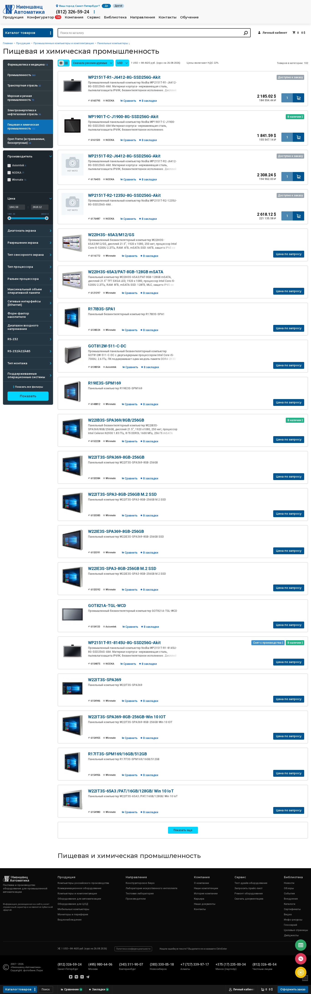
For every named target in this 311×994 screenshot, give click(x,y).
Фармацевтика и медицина (28, 64)
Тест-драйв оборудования (251, 883)
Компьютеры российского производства (83, 883)
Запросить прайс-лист (249, 888)
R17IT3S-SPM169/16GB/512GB (117, 753)
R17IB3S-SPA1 (101, 308)
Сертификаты (292, 909)
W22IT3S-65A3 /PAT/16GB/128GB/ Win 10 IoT (131, 791)
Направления (142, 17)
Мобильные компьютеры (73, 909)
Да (106, 6)
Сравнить (129, 100)
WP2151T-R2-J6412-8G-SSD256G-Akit (124, 156)
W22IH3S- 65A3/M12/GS (111, 234)
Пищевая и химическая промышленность (23, 126)
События (289, 893)
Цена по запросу (288, 254)
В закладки (149, 100)
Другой (118, 6)
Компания (74, 17)
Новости (289, 883)
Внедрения (291, 898)
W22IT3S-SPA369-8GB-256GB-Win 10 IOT (127, 716)
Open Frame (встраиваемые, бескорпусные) (26, 140)
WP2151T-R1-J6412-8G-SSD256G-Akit (124, 77)
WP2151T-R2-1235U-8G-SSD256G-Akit (124, 195)
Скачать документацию (249, 898)
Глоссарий (290, 924)
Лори (39, 970)
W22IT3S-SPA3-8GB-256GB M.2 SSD (122, 494)
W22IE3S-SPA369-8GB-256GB (116, 531)
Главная (8, 43)
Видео (288, 914)
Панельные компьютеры (112, 43)
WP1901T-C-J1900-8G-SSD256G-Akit (123, 116)
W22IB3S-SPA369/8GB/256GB (116, 420)
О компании (201, 883)
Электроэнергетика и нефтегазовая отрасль (24, 112)
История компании (206, 893)
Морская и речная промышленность (21, 97)
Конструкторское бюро (140, 883)
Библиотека (115, 17)
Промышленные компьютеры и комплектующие (63, 43)
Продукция (13, 17)
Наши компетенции (206, 888)
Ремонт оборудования (249, 893)
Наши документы (204, 904)
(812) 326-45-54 (264, 964)
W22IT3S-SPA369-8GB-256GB (116, 457)
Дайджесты (291, 935)
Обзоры (289, 888)
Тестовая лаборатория (140, 893)
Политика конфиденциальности (133, 949)
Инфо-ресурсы (293, 919)
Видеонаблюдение (70, 919)
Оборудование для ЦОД (73, 904)
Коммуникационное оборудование (79, 888)
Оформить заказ (292, 989)
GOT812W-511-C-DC (107, 346)
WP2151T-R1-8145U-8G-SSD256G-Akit (124, 642)
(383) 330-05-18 (162, 964)
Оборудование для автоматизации (79, 898)
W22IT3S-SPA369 (104, 679)
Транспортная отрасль (24, 85)
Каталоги (289, 904)
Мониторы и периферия (73, 914)
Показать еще (182, 830)
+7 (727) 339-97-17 (195, 964)
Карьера (199, 898)
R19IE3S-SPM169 (104, 383)
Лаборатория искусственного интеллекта (151, 888)
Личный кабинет (275, 32)
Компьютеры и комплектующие (77, 893)
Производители (136, 898)
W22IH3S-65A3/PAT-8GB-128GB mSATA (125, 271)
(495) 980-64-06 (100, 964)
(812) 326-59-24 (72, 12)
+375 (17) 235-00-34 (231, 964)
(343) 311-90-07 (131, 964)
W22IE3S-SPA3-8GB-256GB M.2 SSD (122, 568)
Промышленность (21, 75)
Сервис (93, 17)
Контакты (167, 17)
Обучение (189, 17)
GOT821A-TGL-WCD (107, 605)
